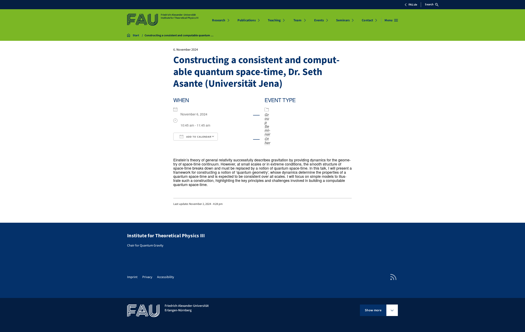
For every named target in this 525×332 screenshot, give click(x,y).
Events (319, 20)
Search (429, 4)
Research (218, 20)
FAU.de (413, 5)
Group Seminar (267, 124)
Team (297, 20)
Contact (367, 20)
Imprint (132, 277)
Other (267, 140)
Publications (246, 20)
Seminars (343, 20)
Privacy (147, 277)
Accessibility (165, 277)
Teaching (274, 20)
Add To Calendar (198, 137)
